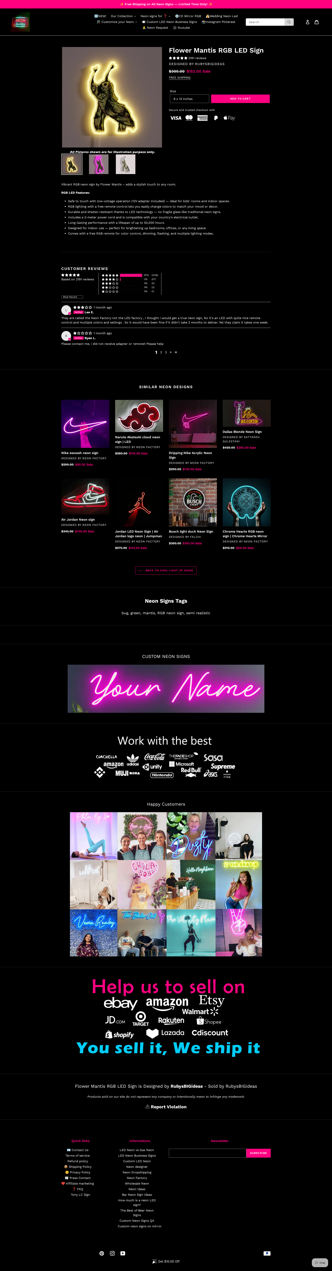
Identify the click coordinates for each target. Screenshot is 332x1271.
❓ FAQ (77, 1189)
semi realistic (198, 613)
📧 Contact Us (77, 1150)
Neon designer (137, 1167)
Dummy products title (32, 3)
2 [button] (161, 352)
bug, (125, 613)
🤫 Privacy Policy (77, 1172)
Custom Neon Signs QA (137, 1220)
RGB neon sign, (171, 613)
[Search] (289, 22)
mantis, (149, 613)
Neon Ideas (137, 1189)
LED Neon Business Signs (137, 1155)
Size (173, 91)
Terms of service (78, 1155)
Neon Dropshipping (137, 1172)
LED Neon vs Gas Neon (137, 1150)
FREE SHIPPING (180, 77)
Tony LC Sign (80, 1194)
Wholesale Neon (137, 1183)
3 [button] (166, 352)
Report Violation (168, 1106)
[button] (178, 58)
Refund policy (77, 1161)
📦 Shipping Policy (77, 1167)
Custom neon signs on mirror (140, 1226)
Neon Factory (137, 1178)
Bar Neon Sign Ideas (137, 1194)
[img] (83, 307)
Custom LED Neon (137, 1161)
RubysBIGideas (210, 64)
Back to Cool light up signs (169, 570)
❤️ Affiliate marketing (77, 1183)
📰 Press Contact (78, 1178)
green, (135, 613)
